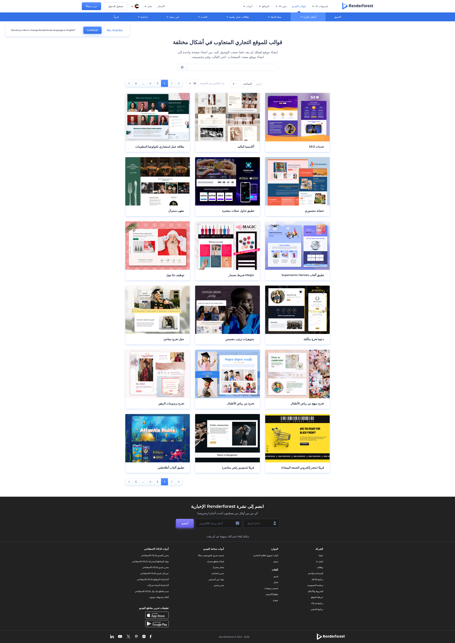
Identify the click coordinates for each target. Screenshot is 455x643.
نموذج (275, 600)
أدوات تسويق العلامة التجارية (265, 555)
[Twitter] (128, 637)
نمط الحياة (276, 16)
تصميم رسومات (271, 588)
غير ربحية (174, 16)
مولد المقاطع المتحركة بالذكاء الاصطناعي (150, 561)
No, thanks (114, 30)
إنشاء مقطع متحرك (215, 561)
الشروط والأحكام (315, 591)
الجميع (338, 16)
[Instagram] (144, 637)
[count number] (178, 83)
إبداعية (144, 16)
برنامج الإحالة (317, 579)
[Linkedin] (112, 637)
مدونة (275, 561)
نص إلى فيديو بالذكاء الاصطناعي (154, 573)
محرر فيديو (219, 585)
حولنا (321, 555)
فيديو (276, 576)
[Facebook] (150, 637)
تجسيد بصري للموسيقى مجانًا (211, 555)
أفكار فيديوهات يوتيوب (159, 597)
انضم (184, 523)
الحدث (204, 16)
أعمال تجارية (309, 16)
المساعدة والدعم (315, 573)
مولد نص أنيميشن (216, 579)
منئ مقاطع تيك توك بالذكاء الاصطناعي (152, 591)
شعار (276, 582)
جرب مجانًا (91, 6)
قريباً (116, 16)
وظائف (320, 567)
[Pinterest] (136, 637)
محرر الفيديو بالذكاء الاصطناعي (155, 555)
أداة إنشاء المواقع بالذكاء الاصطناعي (153, 579)
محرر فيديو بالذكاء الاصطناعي (155, 567)
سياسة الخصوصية (315, 585)
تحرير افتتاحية (218, 573)
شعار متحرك (218, 567)
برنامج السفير (317, 609)
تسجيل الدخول (115, 6)
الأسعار (161, 6)
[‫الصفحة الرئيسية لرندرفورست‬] (357, 6)
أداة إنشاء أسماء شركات (158, 585)
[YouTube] (120, 637)
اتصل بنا (319, 561)
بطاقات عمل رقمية (239, 16)
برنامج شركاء (317, 603)
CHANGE (92, 30)
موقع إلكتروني (272, 594)
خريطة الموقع (317, 597)
